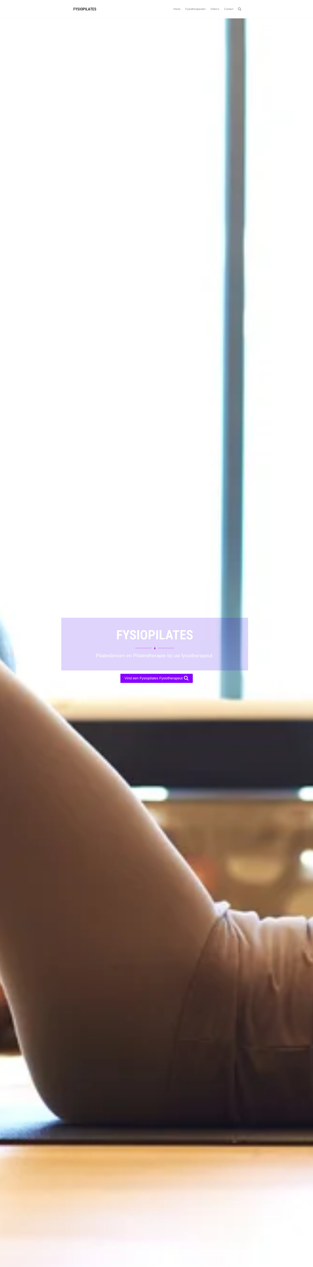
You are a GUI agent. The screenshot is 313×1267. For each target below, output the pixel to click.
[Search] (238, 9)
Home (176, 9)
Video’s (214, 9)
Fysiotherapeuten (195, 9)
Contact (228, 9)
